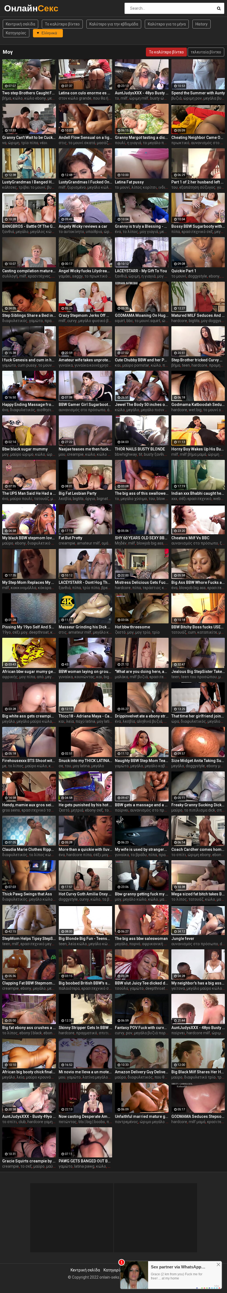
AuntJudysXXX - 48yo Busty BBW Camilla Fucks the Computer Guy (142, 93)
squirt (120, 320)
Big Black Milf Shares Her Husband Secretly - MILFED (198, 1072)
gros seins (11, 810)
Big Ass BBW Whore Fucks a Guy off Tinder (198, 582)
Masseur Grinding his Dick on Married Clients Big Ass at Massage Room (85, 627)
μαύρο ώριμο (21, 454)
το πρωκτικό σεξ (99, 276)
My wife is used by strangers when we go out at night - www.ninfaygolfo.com (142, 849)
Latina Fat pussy (129, 182)
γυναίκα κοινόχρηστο (93, 365)
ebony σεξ (94, 810)
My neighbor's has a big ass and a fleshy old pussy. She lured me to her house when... (198, 983)
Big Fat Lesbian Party (77, 493)
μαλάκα (121, 677)
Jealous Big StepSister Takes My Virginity (198, 671)
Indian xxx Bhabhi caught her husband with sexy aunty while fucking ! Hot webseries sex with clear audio (198, 493)
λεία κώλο (77, 944)
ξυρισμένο (76, 187)
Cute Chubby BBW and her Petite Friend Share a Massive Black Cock (142, 360)
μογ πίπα (27, 677)
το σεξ (26, 1166)
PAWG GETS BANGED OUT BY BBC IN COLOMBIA (85, 1161)
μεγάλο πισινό (153, 410)
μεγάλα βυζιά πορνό (152, 1033)
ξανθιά (8, 231)
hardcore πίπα (79, 855)
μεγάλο (22, 231)
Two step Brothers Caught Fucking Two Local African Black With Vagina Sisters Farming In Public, (29, 93)
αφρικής (10, 677)
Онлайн (18, 8)
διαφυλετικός (14, 320)
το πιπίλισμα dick (199, 810)
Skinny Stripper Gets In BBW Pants (85, 1027)
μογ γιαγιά (149, 231)
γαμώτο (36, 320)
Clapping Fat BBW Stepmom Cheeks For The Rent (29, 983)
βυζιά (176, 98)
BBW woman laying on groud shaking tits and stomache (85, 671)
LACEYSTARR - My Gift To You (141, 271)
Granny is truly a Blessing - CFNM (142, 226)
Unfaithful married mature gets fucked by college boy (142, 1116)
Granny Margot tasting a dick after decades (142, 137)
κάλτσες (9, 187)
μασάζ (102, 143)
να (4, 143)
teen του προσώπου (199, 677)
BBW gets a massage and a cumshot (142, 805)
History (201, 24)
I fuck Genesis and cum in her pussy (29, 360)
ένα (118, 231)
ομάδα (107, 543)
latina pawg (84, 1166)
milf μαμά (197, 1122)
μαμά (164, 899)
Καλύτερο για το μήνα (167, 24)
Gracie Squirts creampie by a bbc (29, 1161)
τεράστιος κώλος (158, 587)
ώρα (175, 721)
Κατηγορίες (16, 33)
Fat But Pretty (70, 538)
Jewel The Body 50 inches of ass (142, 404)
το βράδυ (139, 855)
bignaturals (107, 498)
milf (124, 98)
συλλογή (10, 276)
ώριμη (13, 143)
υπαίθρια (94, 231)
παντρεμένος (126, 1122)
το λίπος (130, 231)
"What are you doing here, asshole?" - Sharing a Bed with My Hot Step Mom (142, 671)
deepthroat (39, 632)
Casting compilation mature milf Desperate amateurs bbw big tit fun (29, 271)
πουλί (120, 143)
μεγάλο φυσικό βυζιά (97, 320)
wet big (195, 410)
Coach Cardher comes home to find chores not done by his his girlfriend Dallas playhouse (198, 849)
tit (140, 454)
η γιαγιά (134, 143)
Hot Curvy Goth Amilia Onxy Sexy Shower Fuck (85, 894)
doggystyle (197, 276)
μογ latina (105, 721)
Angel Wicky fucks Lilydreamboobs (85, 271)
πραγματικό (86, 1033)
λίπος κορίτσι (144, 187)
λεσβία (65, 498)
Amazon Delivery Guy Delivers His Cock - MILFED (142, 1072)
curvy (72, 320)
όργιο (90, 498)
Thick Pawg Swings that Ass (27, 894)
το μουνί (122, 187)
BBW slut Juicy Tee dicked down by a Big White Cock (142, 983)
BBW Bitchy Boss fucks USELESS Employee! (198, 627)
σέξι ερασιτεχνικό (195, 498)
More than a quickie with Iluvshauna (85, 849)
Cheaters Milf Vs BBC (190, 538)
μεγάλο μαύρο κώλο (34, 721)
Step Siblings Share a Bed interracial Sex (29, 315)
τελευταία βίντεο (206, 52)
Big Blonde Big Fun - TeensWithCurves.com (85, 938)
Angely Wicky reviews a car (83, 226)
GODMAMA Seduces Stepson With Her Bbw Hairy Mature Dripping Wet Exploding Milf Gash (198, 1116)
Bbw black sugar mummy (25, 449)
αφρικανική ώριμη (158, 944)
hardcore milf (198, 1033)
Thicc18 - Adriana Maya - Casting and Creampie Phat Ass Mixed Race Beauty (85, 716)
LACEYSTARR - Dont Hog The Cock (85, 582)
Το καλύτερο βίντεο (62, 24)
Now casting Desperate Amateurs (85, 1116)
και (118, 365)
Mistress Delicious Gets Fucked (142, 582)
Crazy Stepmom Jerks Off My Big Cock (85, 315)
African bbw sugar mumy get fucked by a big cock (29, 671)
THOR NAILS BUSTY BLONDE (140, 449)
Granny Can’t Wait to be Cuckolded (29, 137)
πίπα (175, 231)
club (22, 1122)
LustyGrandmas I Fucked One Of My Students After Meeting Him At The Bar (85, 182)
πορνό (134, 944)
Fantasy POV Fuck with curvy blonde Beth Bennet (142, 1027)
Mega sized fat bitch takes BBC (198, 894)
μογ (5, 454)
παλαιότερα (69, 988)
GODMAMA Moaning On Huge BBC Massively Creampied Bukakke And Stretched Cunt (142, 315)
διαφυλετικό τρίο (200, 1077)
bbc (130, 320)
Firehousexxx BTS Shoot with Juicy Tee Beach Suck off (29, 760)
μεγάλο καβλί (157, 766)
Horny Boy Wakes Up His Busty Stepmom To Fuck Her (198, 449)
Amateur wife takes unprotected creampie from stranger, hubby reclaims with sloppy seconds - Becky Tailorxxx (85, 360)
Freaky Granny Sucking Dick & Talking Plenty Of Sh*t (198, 805)
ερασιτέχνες (39, 276)
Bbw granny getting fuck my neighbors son (142, 894)
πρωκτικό (180, 143)
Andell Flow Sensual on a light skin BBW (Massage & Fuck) (85, 137)
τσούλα (121, 988)
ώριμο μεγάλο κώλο (158, 1122)
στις (63, 143)
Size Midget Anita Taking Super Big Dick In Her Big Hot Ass (198, 760)
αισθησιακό (47, 410)
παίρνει (121, 810)
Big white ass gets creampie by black (29, 716)
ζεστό (120, 632)
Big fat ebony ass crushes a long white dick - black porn (29, 1027)
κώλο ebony (35, 98)
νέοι (43, 143)
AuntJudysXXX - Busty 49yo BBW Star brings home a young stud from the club (29, 1116)
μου (62, 454)
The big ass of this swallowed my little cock (142, 493)
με (4, 766)
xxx (174, 498)
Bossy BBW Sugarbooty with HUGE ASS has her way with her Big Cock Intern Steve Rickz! (198, 226)
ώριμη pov (192, 98)
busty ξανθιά (155, 454)
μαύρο (7, 543)
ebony (214, 276)
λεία (70, 721)
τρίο (156, 632)
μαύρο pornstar (135, 365)
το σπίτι (178, 855)
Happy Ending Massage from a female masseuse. (29, 404)
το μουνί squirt (147, 320)
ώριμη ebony (199, 855)
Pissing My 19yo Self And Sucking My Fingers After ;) (29, 627)
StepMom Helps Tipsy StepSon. (29, 938)
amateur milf (88, 543)
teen (186, 365)
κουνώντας (84, 677)
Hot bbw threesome (132, 627)
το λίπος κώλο (42, 855)
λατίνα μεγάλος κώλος (102, 1077)
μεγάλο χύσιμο (134, 498)
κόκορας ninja (50, 587)
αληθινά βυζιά (149, 721)
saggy (77, 276)
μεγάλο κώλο (105, 632)
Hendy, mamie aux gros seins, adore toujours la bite (29, 805)
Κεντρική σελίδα (20, 24)
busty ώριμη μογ (164, 98)
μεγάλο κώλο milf (103, 187)
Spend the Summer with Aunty (198, 93)
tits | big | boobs (91, 1122)
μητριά (77, 810)
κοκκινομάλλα (23, 587)
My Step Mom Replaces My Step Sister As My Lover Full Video (29, 582)
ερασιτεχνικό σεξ (197, 231)
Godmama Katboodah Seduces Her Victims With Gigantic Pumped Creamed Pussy (198, 404)
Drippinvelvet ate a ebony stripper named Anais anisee (142, 716)
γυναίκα (66, 365)
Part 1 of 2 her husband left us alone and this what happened (198, 182)
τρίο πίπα (29, 143)
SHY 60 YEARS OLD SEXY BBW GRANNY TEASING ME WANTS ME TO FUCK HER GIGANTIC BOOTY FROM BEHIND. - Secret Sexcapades (142, 538)
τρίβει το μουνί (32, 187)
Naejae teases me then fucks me (85, 449)
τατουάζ (41, 498)
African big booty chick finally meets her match (29, 1072)
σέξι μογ (19, 632)
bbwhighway (126, 454)
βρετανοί (109, 587)
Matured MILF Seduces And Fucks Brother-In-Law (198, 315)
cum (192, 632)
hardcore (179, 320)
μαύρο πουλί (21, 498)
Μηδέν (121, 543)
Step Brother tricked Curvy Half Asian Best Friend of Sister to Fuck (198, 360)
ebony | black (30, 1033)
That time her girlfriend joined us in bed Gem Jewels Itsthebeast (198, 716)
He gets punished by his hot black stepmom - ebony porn (85, 805)
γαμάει (65, 276)
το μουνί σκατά (81, 143)
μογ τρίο (142, 632)
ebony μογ (216, 766)
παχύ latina (85, 721)
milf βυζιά (139, 677)
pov (129, 1033)
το (117, 98)
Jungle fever (182, 938)
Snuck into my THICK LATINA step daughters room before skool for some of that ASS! (85, 760)
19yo (6, 632)
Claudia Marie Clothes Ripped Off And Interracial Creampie (29, 849)
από (40, 677)
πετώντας (68, 1122)
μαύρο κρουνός (39, 1077)
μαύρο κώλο (36, 766)
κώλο (18, 98)
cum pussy (27, 365)
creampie (75, 454)
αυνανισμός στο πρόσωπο (82, 410)
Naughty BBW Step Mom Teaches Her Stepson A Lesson (142, 760)
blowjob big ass (150, 543)
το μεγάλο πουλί (157, 143)
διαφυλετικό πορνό (44, 543)
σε (61, 766)
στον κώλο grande (75, 98)
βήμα (6, 98)
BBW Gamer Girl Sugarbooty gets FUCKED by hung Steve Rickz (85, 404)
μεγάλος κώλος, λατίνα (51, 231)
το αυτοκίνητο (71, 231)
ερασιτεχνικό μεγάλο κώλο (44, 944)
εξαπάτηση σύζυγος (197, 187)
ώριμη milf (138, 98)
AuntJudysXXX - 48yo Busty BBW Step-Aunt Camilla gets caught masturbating (198, 1027)
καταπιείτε (207, 632)
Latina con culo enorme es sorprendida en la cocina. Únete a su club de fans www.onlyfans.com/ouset (85, 93)
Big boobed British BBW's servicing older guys (85, 983)
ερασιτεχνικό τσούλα (41, 810)
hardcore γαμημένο (44, 1122)
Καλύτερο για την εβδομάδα (113, 24)
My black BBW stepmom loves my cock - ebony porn (29, 538)
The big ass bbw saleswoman (141, 938)
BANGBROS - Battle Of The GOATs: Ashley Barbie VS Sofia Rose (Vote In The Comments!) (29, 226)
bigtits (194, 320)
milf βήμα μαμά (193, 454)
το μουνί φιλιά (51, 365)
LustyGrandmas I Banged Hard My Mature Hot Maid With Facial (29, 182)
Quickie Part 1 (183, 271)
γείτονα (178, 988)
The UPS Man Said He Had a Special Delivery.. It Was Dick (29, 493)
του (174, 187)
